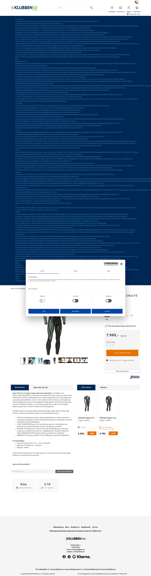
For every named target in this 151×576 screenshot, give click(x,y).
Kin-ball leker (106, 214)
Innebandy (80, 81)
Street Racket (81, 216)
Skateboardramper (123, 181)
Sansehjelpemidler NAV (34, 247)
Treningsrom (114, 194)
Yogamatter (31, 148)
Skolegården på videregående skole (78, 196)
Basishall (57, 183)
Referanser (47, 26)
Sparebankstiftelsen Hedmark (104, 245)
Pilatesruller (116, 143)
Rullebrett (65, 152)
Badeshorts (74, 28)
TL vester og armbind (49, 210)
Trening (18, 130)
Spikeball (89, 106)
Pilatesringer (107, 143)
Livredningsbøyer (43, 21)
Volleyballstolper (45, 101)
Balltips (40, 219)
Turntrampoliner (125, 99)
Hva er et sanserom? (49, 247)
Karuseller (74, 119)
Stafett (88, 74)
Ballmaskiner (53, 181)
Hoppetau (89, 86)
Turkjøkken (68, 77)
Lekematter (49, 121)
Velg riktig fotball (75, 230)
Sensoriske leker (107, 168)
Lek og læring (19, 214)
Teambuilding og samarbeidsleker (27, 106)
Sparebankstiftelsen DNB (110, 243)
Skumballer (62, 112)
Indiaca (59, 81)
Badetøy (80, 223)
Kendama (49, 232)
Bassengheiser (37, 179)
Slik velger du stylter (116, 232)
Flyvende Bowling (70, 214)
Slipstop (87, 225)
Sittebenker (75, 176)
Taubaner (132, 190)
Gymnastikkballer (47, 63)
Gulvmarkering (52, 86)
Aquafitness (53, 223)
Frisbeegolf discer (21, 281)
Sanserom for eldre (76, 247)
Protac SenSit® (41, 161)
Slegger (80, 74)
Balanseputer (43, 152)
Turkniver (75, 77)
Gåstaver (28, 163)
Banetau (35, 23)
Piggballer (49, 170)
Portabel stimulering (74, 165)
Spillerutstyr (109, 72)
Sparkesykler (78, 125)
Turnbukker (101, 99)
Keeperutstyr (89, 72)
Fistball (60, 70)
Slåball (45, 216)
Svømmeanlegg (20, 179)
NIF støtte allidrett (71, 243)
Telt (57, 77)
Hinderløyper (58, 119)
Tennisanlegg (99, 185)
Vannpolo (105, 41)
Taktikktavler (125, 72)
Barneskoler (34, 256)
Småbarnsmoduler (59, 121)
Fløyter (41, 94)
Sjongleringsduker (55, 123)
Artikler (17, 212)
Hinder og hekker (49, 94)
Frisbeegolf (67, 70)
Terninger (74, 108)
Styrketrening (64, 230)
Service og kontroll (88, 185)
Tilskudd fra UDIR (88, 245)
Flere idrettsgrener (21, 70)
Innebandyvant (121, 81)
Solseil (49, 192)
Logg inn (128, 8)
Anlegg (17, 23)
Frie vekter (19, 137)
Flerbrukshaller (88, 183)
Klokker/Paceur (70, 179)
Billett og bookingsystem (53, 174)
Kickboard (21, 225)
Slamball (53, 134)
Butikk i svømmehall (41, 236)
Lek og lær (18, 103)
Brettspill (33, 125)
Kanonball (64, 63)
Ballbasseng (28, 121)
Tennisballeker (108, 216)
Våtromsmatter (114, 41)
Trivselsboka (123, 208)
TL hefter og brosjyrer (43, 208)
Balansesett (36, 110)
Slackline (67, 110)
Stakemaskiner (104, 141)
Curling (38, 125)
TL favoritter (131, 208)
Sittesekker (85, 170)
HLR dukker (64, 21)
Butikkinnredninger (66, 39)
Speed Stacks (81, 106)
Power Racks (30, 145)
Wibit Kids (60, 57)
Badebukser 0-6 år (37, 28)
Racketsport (137, 86)
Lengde (65, 74)
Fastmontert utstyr (91, 39)
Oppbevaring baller (35, 90)
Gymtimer (40, 239)
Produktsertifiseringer (23, 270)
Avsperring (28, 181)
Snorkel (93, 225)
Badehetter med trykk (34, 43)
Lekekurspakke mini (67, 208)
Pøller (125, 152)
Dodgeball (31, 63)
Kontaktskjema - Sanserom (31, 201)
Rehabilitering (20, 163)
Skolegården (19, 196)
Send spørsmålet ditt (64, 471)
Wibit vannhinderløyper (131, 26)
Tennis (66, 92)
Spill (16, 125)
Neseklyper (57, 50)
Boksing (53, 219)
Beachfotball (34, 72)
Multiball (120, 214)
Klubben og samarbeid (72, 259)
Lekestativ (94, 119)
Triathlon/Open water (84, 50)
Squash (61, 92)
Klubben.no (24, 288)
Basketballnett (48, 68)
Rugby (107, 70)
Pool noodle (28, 55)
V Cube (116, 123)
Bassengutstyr (43, 23)
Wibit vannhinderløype (56, 236)
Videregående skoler (89, 256)
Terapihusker (93, 170)
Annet (97, 21)
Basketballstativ (58, 68)
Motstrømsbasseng (27, 26)
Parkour (99, 90)
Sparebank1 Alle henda (40, 245)
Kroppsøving (19, 86)
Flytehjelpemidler (21, 32)
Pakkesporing (58, 527)
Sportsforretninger (65, 256)
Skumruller (23, 148)
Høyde (46, 74)
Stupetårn (75, 26)
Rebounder (104, 94)
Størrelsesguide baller (73, 221)
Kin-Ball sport (25, 83)
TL (16, 205)
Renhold (53, 26)
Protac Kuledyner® (81, 159)
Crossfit (18, 134)
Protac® (49, 154)
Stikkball (122, 63)
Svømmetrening (21, 48)
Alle (28, 256)
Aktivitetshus (28, 183)
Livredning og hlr (112, 39)
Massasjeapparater (28, 157)
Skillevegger (59, 176)
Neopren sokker (60, 241)
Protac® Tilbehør (65, 161)
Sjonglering (19, 123)
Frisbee (30, 117)
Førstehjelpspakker (50, 79)
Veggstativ (79, 68)
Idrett (17, 59)
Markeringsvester (94, 94)
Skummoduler (35, 99)
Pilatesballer (89, 143)
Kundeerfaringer (59, 259)
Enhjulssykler (44, 110)
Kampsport (82, 70)
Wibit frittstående (51, 57)
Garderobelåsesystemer (31, 176)
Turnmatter (116, 88)
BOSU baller (28, 250)
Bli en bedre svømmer (91, 223)
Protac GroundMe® (55, 159)
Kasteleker (62, 108)
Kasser (26, 90)
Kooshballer (42, 170)
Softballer (115, 63)
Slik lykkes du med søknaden (58, 245)
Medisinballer (45, 132)
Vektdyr (80, 154)
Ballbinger (35, 181)
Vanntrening (19, 55)
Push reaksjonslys (60, 252)
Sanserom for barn (63, 247)
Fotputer (35, 154)
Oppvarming (68, 239)
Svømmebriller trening (71, 37)
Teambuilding (104, 106)
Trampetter (83, 99)
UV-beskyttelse (93, 35)
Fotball (17, 72)
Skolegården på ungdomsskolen (55, 196)
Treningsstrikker (113, 55)
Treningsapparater (53, 145)
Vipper (138, 190)
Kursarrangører (71, 46)
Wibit (79, 52)
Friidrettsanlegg (71, 181)
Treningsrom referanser (93, 145)
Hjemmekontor (76, 250)
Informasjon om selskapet (32, 259)
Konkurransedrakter (82, 30)
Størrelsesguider (21, 241)
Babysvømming (34, 46)
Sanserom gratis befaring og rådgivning (121, 165)
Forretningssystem (84, 574)
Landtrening (75, 48)
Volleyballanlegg (128, 185)
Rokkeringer (59, 117)
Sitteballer (55, 154)
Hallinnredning (27, 185)
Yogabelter (48, 148)
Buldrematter (31, 88)
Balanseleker (27, 110)
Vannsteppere (83, 55)
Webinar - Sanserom (130, 230)
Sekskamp (120, 256)
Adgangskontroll (26, 23)
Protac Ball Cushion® (28, 159)
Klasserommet (59, 239)
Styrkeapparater (41, 145)
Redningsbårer (54, 21)
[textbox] (33, 471)
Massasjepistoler (63, 157)
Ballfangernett (25, 72)
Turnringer (116, 99)
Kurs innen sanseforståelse (50, 201)
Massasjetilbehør (85, 157)
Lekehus (87, 119)
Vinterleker (19, 128)
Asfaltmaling (27, 108)
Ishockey (87, 79)
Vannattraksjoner (109, 26)
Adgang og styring (21, 174)
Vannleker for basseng (94, 41)
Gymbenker (61, 86)
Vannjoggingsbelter (95, 32)
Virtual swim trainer (132, 43)
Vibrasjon (93, 168)
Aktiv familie (112, 256)
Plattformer (80, 46)
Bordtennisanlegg (77, 183)
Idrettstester (106, 219)
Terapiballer (19, 170)
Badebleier (27, 28)
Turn (16, 97)
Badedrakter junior (51, 30)
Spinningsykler (124, 141)
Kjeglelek (114, 214)
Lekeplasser (19, 188)
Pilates (31, 139)
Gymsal (34, 239)
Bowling (27, 125)
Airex (22, 250)
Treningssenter (34, 203)
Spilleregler (92, 239)
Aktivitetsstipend (32, 243)
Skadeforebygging (58, 221)
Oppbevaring (38, 26)
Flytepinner (70, 52)
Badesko (92, 30)
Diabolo (25, 123)
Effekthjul (56, 165)
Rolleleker (97, 190)
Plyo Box (53, 132)
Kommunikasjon (133, 152)
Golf (45, 125)
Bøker (34, 108)
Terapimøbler (58, 170)
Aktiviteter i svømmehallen (32, 223)
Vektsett (67, 134)
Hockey (77, 79)
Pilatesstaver (125, 143)
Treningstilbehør (21, 94)
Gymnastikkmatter (53, 88)
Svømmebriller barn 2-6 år (35, 37)
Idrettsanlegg (74, 72)
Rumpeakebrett (72, 128)
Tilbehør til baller (33, 66)
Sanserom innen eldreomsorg (77, 199)
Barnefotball (24, 230)
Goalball (93, 219)
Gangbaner (109, 152)
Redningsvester (55, 32)
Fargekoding (51, 106)
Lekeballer (84, 63)
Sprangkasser (53, 99)
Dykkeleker (56, 52)
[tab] (20, 387)
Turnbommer (92, 99)
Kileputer (54, 97)
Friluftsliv (18, 77)
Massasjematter (51, 157)
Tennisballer (23, 66)
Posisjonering (67, 170)
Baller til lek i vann (36, 52)
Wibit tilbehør (88, 57)
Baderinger (38, 32)
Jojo (34, 123)
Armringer (30, 32)
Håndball (18, 81)
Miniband (37, 252)
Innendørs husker (39, 121)
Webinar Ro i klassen (115, 230)
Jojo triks (42, 232)
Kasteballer (71, 63)
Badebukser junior (50, 28)
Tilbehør (92, 21)
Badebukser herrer (63, 28)
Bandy (82, 79)
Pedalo (59, 152)
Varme (72, 79)
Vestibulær (86, 168)
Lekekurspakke (79, 208)
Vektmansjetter (61, 137)
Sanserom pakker (95, 165)
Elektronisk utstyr (79, 39)
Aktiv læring (19, 108)
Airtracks (23, 88)
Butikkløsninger (78, 174)
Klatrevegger (48, 143)
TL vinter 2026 (89, 208)
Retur (67, 527)
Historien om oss (47, 259)
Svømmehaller (77, 256)
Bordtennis (92, 68)
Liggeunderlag (35, 77)
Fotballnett (66, 72)
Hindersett (82, 86)
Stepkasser (87, 132)
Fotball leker (33, 230)
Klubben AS (19, 259)
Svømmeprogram (49, 227)
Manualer (31, 134)
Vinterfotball (85, 230)
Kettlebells (24, 134)
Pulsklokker (60, 132)
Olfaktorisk (65, 168)
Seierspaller (112, 181)
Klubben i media (85, 259)
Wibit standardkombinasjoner (74, 57)
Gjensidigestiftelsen (84, 243)
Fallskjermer (43, 106)
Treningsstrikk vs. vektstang (30, 254)
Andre (80, 128)
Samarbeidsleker (71, 106)
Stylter (73, 110)
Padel (50, 92)
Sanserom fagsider (22, 168)
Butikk (55, 179)
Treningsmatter (106, 132)
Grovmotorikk (79, 152)
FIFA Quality (56, 230)
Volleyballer (43, 66)
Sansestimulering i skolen (92, 247)
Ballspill (35, 219)
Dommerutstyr (44, 72)
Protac (78, 241)
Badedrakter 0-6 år (38, 30)
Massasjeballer (40, 157)
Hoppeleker (44, 117)
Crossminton (43, 92)
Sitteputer (62, 154)
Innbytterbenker (94, 181)
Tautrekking (90, 216)
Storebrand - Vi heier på (127, 243)
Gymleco (68, 250)
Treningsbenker (65, 145)
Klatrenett (81, 119)
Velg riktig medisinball (59, 254)
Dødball (61, 214)
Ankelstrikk (45, 223)
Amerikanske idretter (35, 70)
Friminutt (29, 239)
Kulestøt (59, 74)
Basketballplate (69, 68)
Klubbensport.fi (95, 569)
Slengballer (100, 63)
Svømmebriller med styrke (107, 37)
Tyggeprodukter (71, 154)
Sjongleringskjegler (68, 123)
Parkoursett (25, 143)
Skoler (66, 236)
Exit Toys (135, 256)
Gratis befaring (28, 165)
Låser (32, 137)
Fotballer (38, 63)
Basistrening (31, 132)
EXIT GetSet (42, 250)
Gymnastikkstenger (71, 86)
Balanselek (19, 110)
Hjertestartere (32, 21)
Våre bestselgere (21, 256)
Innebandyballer (89, 81)
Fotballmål (59, 72)
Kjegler (108, 86)
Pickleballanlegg (66, 185)
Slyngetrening (78, 132)
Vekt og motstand (101, 55)
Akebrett (26, 128)
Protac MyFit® (93, 159)
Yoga (27, 139)
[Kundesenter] (120, 7)
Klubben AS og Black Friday (111, 259)
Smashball (108, 63)
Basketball (19, 68)
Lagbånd (72, 94)
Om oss (95, 527)
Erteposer (38, 86)
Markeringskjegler (81, 94)
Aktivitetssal (37, 183)
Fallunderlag (39, 119)
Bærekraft (18, 265)
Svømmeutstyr (20, 50)
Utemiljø (18, 194)
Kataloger (93, 230)
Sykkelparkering (76, 194)
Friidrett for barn (34, 74)
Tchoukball (113, 70)
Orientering (101, 70)
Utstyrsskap (60, 90)
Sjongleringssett (93, 123)
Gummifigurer (49, 119)
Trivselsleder (19, 208)
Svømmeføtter (66, 50)
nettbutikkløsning (100, 574)
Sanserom (19, 165)
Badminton (28, 92)
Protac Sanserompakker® (119, 159)
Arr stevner (25, 74)
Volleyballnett (34, 101)
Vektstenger (74, 134)
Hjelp (17, 261)
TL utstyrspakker (30, 208)
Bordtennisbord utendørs (41, 194)
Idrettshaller (19, 183)
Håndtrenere (35, 163)
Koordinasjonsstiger (62, 94)
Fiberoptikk (63, 165)
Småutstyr (62, 41)
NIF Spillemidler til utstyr (57, 243)
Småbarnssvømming (22, 35)
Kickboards (61, 48)
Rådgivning (89, 179)
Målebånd (73, 74)
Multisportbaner (99, 72)
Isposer (82, 72)
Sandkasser (43, 192)
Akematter (33, 128)
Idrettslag (71, 236)
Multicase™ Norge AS (119, 574)
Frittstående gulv (41, 88)
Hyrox (24, 252)
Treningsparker (79, 145)
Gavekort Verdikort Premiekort (70, 43)
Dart (56, 70)
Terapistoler (102, 170)
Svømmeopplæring (22, 46)
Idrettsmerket (49, 239)
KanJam (99, 214)
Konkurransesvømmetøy (42, 225)
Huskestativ (66, 119)
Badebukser (19, 28)
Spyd (84, 74)
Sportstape (117, 72)
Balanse (33, 114)
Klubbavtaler (29, 225)
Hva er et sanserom (29, 199)
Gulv (79, 148)
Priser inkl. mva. (134, 14)
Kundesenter (86, 527)
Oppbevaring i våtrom (89, 90)
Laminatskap (50, 176)
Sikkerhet (101, 119)
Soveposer (52, 77)
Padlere (68, 48)
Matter (113, 86)
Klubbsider (105, 32)
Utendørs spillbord (56, 194)
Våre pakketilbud (102, 256)
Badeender (26, 52)
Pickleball (105, 90)
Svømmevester (76, 32)
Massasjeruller (74, 157)
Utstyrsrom (119, 185)
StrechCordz (95, 48)
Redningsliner (72, 21)
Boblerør (44, 165)
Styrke (42, 139)
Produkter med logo (27, 41)
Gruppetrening (20, 139)
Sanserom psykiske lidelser (97, 199)
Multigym (23, 145)
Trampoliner (86, 114)
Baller (17, 63)
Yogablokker (39, 148)
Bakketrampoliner (32, 192)
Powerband (50, 252)
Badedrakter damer (64, 30)
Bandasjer (26, 79)
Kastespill (51, 117)
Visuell (99, 168)
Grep (72, 145)
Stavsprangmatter (105, 88)
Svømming (19, 19)
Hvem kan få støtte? (75, 245)
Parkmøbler (67, 194)
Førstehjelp (19, 79)
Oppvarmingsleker (24, 216)
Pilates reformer (79, 143)
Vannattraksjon (142, 179)
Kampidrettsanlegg (48, 185)
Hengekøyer (26, 77)
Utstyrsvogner (69, 90)
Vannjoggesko (64, 55)
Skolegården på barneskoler (34, 196)
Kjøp (122, 353)
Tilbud (17, 278)
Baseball (43, 114)
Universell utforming (96, 26)
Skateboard (70, 125)
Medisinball (30, 252)
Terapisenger (76, 170)
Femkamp (128, 256)
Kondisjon (37, 139)
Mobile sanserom (113, 199)
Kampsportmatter (79, 88)
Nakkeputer (42, 154)
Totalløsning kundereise (36, 174)
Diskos (42, 74)
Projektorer (85, 165)
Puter (121, 152)
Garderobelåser (89, 174)
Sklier (106, 119)
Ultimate (116, 216)
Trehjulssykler (97, 125)
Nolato (68, 241)
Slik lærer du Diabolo (102, 232)
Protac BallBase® (42, 159)
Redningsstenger (83, 21)
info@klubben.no (78, 549)
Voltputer (134, 99)
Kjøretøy (63, 125)
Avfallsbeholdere (27, 194)
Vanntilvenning (68, 227)
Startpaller (60, 26)
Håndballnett (52, 81)
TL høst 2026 (55, 208)
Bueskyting (51, 70)
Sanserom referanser (36, 168)
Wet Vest (100, 241)
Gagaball (83, 214)
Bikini (73, 30)
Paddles (76, 225)
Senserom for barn (60, 199)
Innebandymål (111, 81)
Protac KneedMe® (68, 159)
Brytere (50, 165)
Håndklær (54, 48)
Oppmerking (104, 181)
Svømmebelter (66, 32)
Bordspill (21, 125)
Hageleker (18, 114)
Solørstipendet (43, 243)
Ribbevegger (145, 86)
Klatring (94, 70)
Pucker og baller (113, 79)
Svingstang (70, 99)
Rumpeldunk (60, 106)
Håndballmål (43, 81)
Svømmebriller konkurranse (88, 37)
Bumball (42, 214)
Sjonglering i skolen (88, 232)
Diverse (121, 55)
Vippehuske (121, 119)
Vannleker (101, 35)
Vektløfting (60, 134)
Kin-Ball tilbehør (35, 83)
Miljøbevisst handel (22, 267)
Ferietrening (51, 250)
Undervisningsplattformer (110, 43)
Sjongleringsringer (81, 123)
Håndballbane (37, 185)
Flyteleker (63, 52)
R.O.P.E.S (69, 252)
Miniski (56, 128)
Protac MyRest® (104, 159)
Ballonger (25, 112)
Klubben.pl (112, 569)
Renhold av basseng (41, 41)
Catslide (35, 250)
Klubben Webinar (102, 230)
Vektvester (93, 137)
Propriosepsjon (74, 168)
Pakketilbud (128, 86)
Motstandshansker (52, 55)
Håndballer (57, 63)
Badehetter (30, 50)
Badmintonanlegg (47, 183)
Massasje (18, 157)
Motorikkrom (19, 121)
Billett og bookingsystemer (51, 39)
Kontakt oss (23, 261)
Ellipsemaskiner (82, 141)
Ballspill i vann (47, 52)
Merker (17, 263)
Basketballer (23, 63)
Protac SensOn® (53, 161)
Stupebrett (68, 26)
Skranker (26, 99)
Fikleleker (28, 154)
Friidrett (18, 74)
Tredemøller (133, 141)
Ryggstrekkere (96, 157)
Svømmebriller (20, 37)
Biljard (45, 70)
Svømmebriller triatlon (125, 37)
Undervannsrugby (80, 41)
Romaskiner (114, 141)
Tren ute (100, 252)
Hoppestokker (54, 110)
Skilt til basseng (53, 41)
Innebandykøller (100, 81)
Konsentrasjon (20, 154)
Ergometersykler (93, 141)
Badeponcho (66, 35)
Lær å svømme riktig (66, 225)
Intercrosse (75, 70)
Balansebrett (25, 152)
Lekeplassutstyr (20, 119)
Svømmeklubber (21, 43)
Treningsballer (96, 132)
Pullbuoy (82, 48)
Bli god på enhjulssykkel (31, 232)
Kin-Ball (77, 63)
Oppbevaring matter (49, 90)
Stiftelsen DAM (96, 243)
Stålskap (43, 176)
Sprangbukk (44, 99)
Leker (72, 114)
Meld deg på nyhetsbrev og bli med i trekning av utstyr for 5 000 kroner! (75, 531)
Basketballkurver (37, 68)
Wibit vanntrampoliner (101, 57)
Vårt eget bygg (96, 259)
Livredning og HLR (21, 21)
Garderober (52, 23)
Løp (69, 74)
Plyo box (47, 134)
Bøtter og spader (42, 128)
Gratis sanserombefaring (45, 199)
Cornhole (48, 214)
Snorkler (88, 48)
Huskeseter (76, 190)
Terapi (17, 150)
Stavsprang (95, 74)
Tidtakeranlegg (84, 26)
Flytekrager (46, 32)
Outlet (17, 276)
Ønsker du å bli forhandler (63, 203)
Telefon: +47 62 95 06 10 (75, 552)
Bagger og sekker (33, 48)
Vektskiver (77, 137)
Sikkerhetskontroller (22, 203)
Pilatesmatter (98, 143)
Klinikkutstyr (88, 152)
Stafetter (96, 106)
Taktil (81, 168)
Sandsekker (44, 137)
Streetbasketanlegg (137, 181)
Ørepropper (96, 50)
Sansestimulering (50, 168)
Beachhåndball (26, 81)
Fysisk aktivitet (60, 250)
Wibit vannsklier (114, 57)
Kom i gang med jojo (60, 232)
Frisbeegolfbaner (83, 181)
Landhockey (94, 79)
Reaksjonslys (68, 132)
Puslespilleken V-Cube (74, 232)
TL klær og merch (21, 210)
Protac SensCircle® (29, 161)
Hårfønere (67, 176)
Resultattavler (77, 185)
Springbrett (62, 99)
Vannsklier (119, 26)
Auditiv (58, 168)
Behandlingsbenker (37, 79)
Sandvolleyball (56, 101)
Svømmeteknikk (105, 48)
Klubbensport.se (77, 569)
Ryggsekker (44, 77)
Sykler (49, 125)
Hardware (111, 174)
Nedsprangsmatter (92, 88)
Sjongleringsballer (42, 123)
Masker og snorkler (46, 50)
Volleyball (18, 101)
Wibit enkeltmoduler (38, 57)
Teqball (84, 194)
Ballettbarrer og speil (32, 97)
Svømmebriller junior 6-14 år (54, 37)
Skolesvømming (60, 46)
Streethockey (103, 79)
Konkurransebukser (84, 28)
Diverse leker (23, 117)
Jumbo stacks (91, 214)
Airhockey (27, 214)
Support (105, 174)
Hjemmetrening (20, 141)
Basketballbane (65, 183)
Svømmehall (19, 39)
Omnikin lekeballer (46, 83)
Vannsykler (91, 55)
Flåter (76, 52)
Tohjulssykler (87, 125)
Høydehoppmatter (66, 88)
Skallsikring (99, 174)
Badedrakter (19, 30)
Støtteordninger (20, 243)
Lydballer (27, 170)
